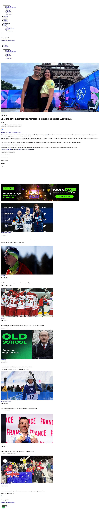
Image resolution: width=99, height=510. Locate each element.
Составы (8, 8)
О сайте (5, 45)
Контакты (5, 46)
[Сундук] (40, 200)
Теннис (5, 20)
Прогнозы (8, 27)
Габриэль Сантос (4, 157)
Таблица (8, 11)
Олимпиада (3, 112)
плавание (3, 163)
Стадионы (8, 14)
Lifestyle (5, 24)
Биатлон (5, 21)
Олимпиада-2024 (4, 160)
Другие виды (6, 23)
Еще (4, 25)
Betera (7, 29)
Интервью (3, 359)
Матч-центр (9, 30)
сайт (46, 134)
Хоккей (5, 19)
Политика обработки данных (8, 40)
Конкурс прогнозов (11, 7)
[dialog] (3, 506)
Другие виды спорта (6, 232)
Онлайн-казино (10, 28)
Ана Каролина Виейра (5, 154)
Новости (8, 6)
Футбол (5, 17)
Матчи (8, 10)
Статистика (9, 12)
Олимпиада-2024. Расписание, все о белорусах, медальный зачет (17, 149)
